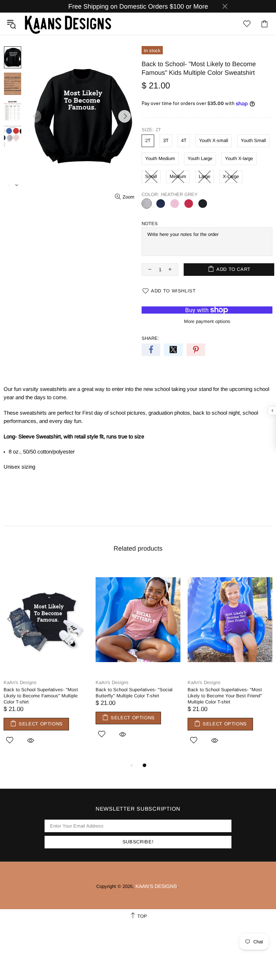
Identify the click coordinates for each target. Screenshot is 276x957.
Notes (150, 223)
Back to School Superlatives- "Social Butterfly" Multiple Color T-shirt (134, 692)
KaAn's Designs (68, 24)
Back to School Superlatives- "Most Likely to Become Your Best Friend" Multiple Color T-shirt (225, 696)
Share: (150, 338)
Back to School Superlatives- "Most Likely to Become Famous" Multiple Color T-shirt (41, 696)
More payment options (207, 321)
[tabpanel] (46, 663)
